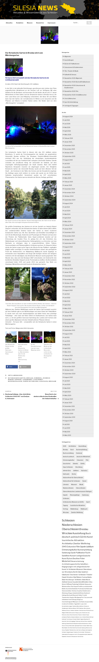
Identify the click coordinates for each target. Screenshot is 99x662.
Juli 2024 (67, 207)
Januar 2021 (68, 359)
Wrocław (52, 381)
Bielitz (63, 588)
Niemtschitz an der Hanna (76, 630)
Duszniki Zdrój (77, 582)
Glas (79, 572)
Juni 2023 (67, 254)
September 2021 (69, 330)
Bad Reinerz (77, 577)
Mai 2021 (67, 344)
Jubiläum (76, 470)
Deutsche (84, 612)
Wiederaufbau (66, 586)
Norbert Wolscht (77, 619)
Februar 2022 (68, 312)
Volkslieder (65, 599)
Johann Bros (69, 614)
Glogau (70, 593)
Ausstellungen (69, 60)
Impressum (51, 23)
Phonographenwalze (82, 634)
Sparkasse (77, 625)
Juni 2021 (67, 341)
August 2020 (68, 377)
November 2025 (69, 149)
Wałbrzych (84, 509)
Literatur (66, 484)
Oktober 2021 (68, 326)
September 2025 (69, 156)
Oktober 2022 (68, 283)
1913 (69, 627)
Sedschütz (90, 634)
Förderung (78, 621)
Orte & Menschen (15, 375)
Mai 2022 (67, 301)
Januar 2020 (68, 402)
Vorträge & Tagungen (71, 105)
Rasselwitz (64, 636)
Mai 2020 (67, 388)
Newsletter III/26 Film (71, 91)
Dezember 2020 (69, 363)
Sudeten (85, 572)
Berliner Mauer (72, 608)
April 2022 (67, 305)
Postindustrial (82, 588)
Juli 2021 (67, 337)
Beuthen (76, 558)
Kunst (84, 481)
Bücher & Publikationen (71, 64)
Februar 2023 (68, 268)
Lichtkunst (38, 379)
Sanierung (85, 495)
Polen (82, 558)
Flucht (87, 553)
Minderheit (66, 561)
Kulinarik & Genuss (70, 74)
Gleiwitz (75, 463)
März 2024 (67, 221)
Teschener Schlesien (78, 575)
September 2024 (69, 200)
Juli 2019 (67, 424)
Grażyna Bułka (89, 602)
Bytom (69, 558)
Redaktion (19, 23)
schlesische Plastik (66, 617)
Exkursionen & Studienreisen (73, 67)
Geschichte (66, 463)
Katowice (84, 470)
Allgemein (67, 56)
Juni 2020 (67, 384)
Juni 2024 (67, 210)
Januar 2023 (68, 272)
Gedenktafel (76, 593)
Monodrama (87, 608)
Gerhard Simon (84, 621)
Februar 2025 (68, 182)
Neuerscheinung (77, 561)
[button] (12, 366)
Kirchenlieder (81, 632)
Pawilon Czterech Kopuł (83, 614)
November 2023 (69, 236)
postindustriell (87, 586)
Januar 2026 (68, 142)
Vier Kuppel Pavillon (77, 586)
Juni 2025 (67, 167)
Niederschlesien (15, 381)
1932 (85, 604)
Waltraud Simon (66, 610)
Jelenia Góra (67, 470)
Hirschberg (78, 467)
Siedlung (84, 627)
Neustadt (75, 595)
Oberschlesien (80, 488)
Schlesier (81, 584)
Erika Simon (75, 614)
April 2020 (67, 392)
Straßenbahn (65, 608)
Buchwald (70, 595)
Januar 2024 (68, 229)
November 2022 (69, 279)
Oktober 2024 (68, 196)
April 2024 (67, 218)
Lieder (82, 604)
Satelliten (66, 556)
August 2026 (68, 116)
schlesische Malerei (74, 617)
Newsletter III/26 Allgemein (73, 78)
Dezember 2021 (69, 319)
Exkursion (80, 460)
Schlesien (43, 381)
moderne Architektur (68, 604)
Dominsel (38, 378)
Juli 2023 (67, 250)
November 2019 (69, 410)
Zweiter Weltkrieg (77, 512)
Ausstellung (82, 446)
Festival (84, 577)
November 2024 (69, 192)
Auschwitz (69, 588)
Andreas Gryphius (77, 591)
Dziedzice (76, 632)
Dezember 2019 (69, 406)
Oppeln (65, 495)
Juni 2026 (67, 123)
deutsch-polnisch (68, 456)
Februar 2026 (68, 138)
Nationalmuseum (70, 612)
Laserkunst (27, 379)
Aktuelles (9, 23)
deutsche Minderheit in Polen (84, 623)
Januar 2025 (68, 185)
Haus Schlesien (68, 467)
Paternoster (71, 625)
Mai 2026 (67, 127)
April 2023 (67, 261)
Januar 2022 (68, 316)
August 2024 (68, 203)
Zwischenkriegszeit (67, 602)
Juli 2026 (67, 120)
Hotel (69, 599)
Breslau (29, 378)
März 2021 (67, 352)
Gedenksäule (65, 634)
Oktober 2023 (68, 239)
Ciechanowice (82, 610)
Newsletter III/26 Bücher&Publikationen (77, 82)
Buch (72, 449)
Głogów (72, 597)
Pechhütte (72, 627)
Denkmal (79, 453)
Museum (74, 484)
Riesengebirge (75, 495)
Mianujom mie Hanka (79, 602)
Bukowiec (89, 588)
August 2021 (68, 334)
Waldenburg (74, 509)
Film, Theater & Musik (71, 71)
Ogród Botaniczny (30, 381)
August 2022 (68, 290)
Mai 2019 (67, 431)
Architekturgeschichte (71, 564)
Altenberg (65, 593)
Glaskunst (66, 575)
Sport (88, 502)
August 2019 (68, 421)
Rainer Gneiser (82, 625)
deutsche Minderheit (83, 456)
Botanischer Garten (17, 378)
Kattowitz (66, 474)
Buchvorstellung (68, 453)
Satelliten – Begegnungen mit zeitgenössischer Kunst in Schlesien (76, 566)
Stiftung (74, 599)
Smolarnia (69, 636)
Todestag (75, 584)
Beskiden (75, 588)
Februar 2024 (68, 225)
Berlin (75, 572)
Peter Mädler (64, 627)
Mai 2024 (67, 214)
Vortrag (65, 509)
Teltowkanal (87, 632)
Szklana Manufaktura (78, 606)
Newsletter (40, 23)
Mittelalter (85, 582)
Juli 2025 (67, 163)
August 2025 (68, 160)
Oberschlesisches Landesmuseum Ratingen (77, 491)
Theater (89, 575)
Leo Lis (80, 617)
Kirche (74, 474)
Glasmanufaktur (66, 591)
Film (87, 460)
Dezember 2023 (69, 232)
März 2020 (67, 395)
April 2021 (67, 348)
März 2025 (67, 178)
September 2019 (69, 417)
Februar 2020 (68, 399)
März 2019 (67, 435)
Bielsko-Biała (81, 580)
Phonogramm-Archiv (73, 634)
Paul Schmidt (78, 627)
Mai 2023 (67, 258)
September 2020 (69, 373)
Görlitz (82, 463)
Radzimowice (86, 591)
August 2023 (68, 247)
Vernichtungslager (71, 621)
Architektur (72, 446)
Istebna (72, 610)
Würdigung (77, 597)
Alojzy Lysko (78, 612)
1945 (64, 446)
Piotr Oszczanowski (86, 597)
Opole (73, 553)
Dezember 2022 (69, 276)
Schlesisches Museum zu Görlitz (73, 502)
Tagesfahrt (77, 604)
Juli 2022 (67, 294)
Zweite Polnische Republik (72, 623)
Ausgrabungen (70, 632)
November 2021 (69, 323)
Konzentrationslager (67, 606)
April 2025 (67, 174)
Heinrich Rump (65, 625)
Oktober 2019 (68, 413)
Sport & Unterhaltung (71, 102)
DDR (77, 608)
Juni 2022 (67, 297)
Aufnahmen (80, 636)
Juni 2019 (67, 428)
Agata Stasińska (84, 619)
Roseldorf (67, 630)
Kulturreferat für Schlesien (71, 481)
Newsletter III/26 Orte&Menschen (75, 95)
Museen (29, 23)
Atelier (80, 595)
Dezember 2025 (69, 145)
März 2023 (67, 265)
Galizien (77, 610)
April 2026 (67, 131)
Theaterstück (65, 597)
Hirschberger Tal (70, 580)
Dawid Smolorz (67, 577)
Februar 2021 (68, 355)
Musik (81, 484)
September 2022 (69, 287)
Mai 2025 (67, 171)
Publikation (80, 553)
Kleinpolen (88, 584)
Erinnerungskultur (68, 460)
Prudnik (84, 595)
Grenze (69, 582)
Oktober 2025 (68, 152)
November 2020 (69, 366)
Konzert (73, 556)
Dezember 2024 (69, 189)
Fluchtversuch (70, 619)
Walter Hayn (89, 625)
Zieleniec (81, 608)
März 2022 (67, 308)
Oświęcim (86, 606)
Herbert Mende (86, 617)
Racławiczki (74, 636)
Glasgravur (80, 599)
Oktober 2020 (68, 370)
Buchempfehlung (81, 449)
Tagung (65, 505)
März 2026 (67, 134)
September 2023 (69, 243)
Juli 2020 (67, 381)
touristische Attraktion (77, 505)
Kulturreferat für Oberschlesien (73, 477)
